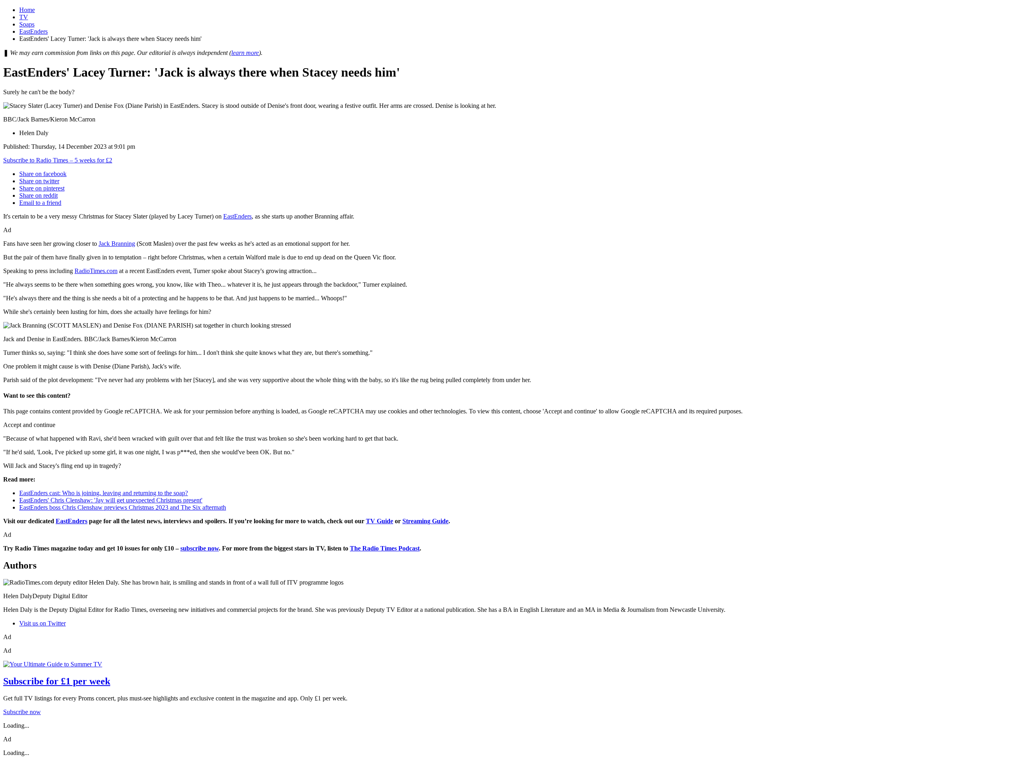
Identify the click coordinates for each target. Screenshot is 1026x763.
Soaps (26, 24)
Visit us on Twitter (42, 623)
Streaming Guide (425, 521)
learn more (245, 52)
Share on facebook (43, 173)
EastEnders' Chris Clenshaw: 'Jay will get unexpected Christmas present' (110, 500)
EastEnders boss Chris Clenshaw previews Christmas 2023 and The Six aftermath (122, 507)
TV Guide (379, 521)
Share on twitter (39, 181)
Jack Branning (117, 243)
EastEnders (33, 31)
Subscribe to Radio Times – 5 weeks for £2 (57, 160)
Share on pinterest (42, 188)
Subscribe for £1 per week (56, 681)
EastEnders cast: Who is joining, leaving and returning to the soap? (103, 493)
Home (27, 9)
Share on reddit (38, 195)
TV (23, 17)
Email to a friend (40, 202)
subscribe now (199, 548)
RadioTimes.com (96, 270)
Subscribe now (22, 711)
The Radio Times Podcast (385, 548)
